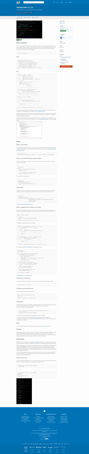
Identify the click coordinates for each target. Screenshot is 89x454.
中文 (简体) (51, 443)
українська (40, 443)
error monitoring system (40, 111)
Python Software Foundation (44, 434)
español (25, 443)
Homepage (63, 23)
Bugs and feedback (51, 416)
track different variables (44, 119)
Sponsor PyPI (51, 420)
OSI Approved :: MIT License (66, 57)
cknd (63, 43)
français (28, 443)
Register (70, 2)
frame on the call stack (35, 342)
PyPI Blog (37, 416)
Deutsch (47, 443)
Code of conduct (63, 419)
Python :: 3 (63, 63)
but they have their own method (36, 317)
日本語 (31, 443)
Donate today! (44, 431)
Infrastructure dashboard (37, 418)
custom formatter (29, 247)
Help (54, 2)
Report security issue (63, 418)
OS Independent (64, 60)
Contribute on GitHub (50, 418)
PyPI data (61, 27)
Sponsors (61, 2)
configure (53, 114)
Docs (57, 2)
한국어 (69, 443)
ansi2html (21, 350)
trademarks (54, 433)
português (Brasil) (35, 443)
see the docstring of (28, 204)
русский (59, 443)
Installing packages (24, 416)
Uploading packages (24, 418)
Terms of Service (63, 416)
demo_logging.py (21, 275)
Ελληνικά (44, 443)
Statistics (38, 419)
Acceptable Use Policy (63, 422)
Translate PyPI (50, 419)
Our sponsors (38, 422)
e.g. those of (46, 326)
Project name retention (25, 420)
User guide (25, 419)
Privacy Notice (63, 420)
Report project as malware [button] (66, 66)
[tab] (19, 17)
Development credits (50, 422)
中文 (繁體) (55, 443)
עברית (62, 443)
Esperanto (65, 443)
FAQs (25, 422)
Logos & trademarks (38, 420)
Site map (44, 437)
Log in (66, 2)
